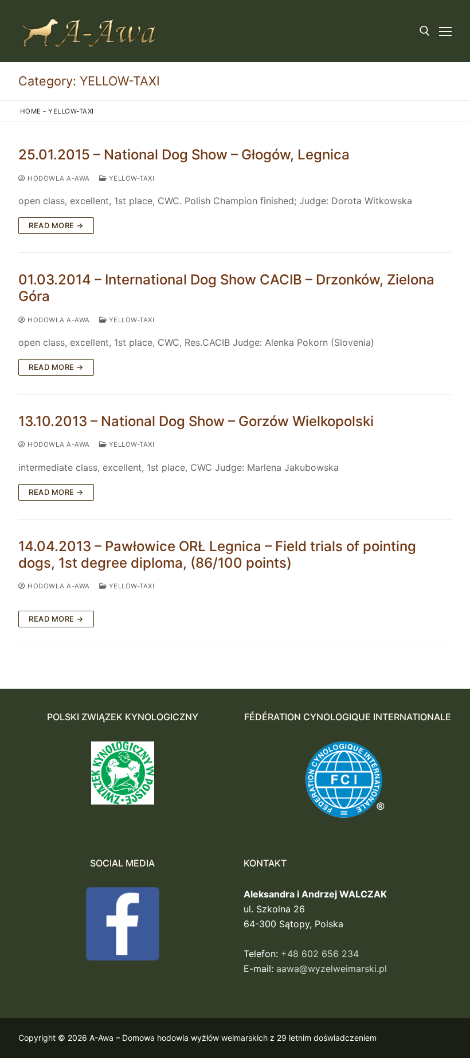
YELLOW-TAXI (130, 178)
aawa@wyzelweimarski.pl (331, 968)
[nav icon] (445, 31)
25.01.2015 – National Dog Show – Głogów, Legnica (184, 154)
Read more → (56, 225)
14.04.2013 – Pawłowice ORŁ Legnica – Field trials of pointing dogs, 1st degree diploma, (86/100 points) (217, 554)
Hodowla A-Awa (58, 178)
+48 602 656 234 (320, 953)
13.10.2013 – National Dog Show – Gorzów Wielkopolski (196, 421)
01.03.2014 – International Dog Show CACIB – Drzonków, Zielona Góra (226, 287)
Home (30, 111)
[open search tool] (425, 31)
